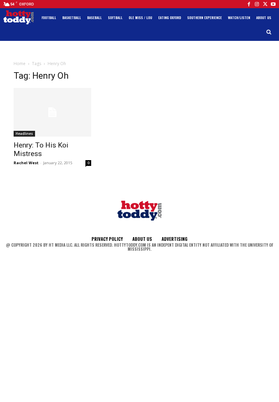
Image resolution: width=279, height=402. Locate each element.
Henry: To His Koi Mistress (41, 149)
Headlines (24, 133)
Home (20, 63)
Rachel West (26, 162)
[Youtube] (273, 4)
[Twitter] (265, 4)
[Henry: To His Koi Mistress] (52, 112)
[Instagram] (257, 4)
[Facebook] (248, 4)
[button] (269, 32)
